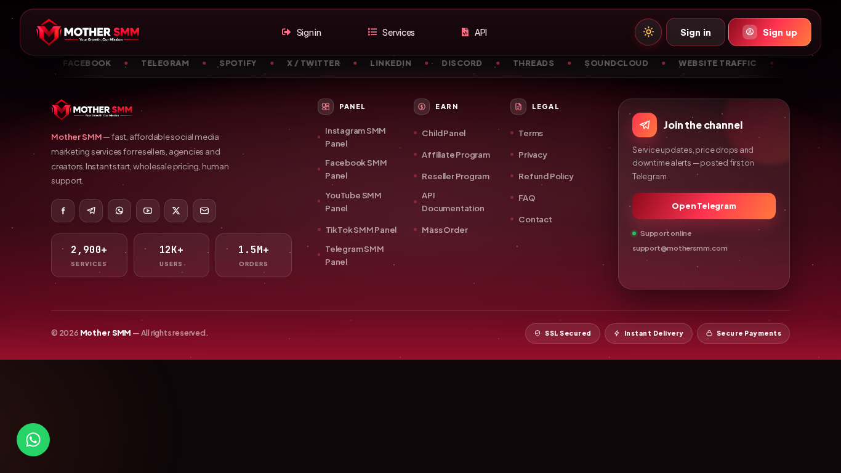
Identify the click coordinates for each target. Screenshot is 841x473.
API (481, 32)
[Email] (204, 210)
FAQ (526, 197)
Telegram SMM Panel (354, 255)
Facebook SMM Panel (356, 168)
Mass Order (444, 229)
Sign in (309, 32)
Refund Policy (545, 176)
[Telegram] (91, 210)
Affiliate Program (455, 154)
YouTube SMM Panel (353, 201)
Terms (530, 132)
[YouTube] (147, 210)
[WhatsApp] (119, 210)
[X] (176, 210)
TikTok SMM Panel (361, 229)
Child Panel (443, 132)
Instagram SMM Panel (355, 136)
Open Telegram (704, 206)
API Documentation (453, 201)
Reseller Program (455, 176)
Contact (535, 219)
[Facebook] (62, 210)
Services (398, 32)
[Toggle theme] (648, 32)
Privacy (532, 154)
